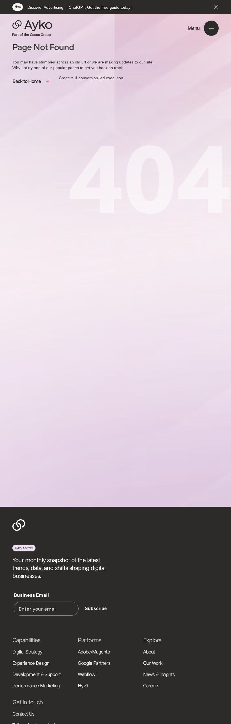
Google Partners (94, 663)
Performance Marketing (36, 685)
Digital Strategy (27, 651)
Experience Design (30, 663)
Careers (151, 685)
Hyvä (83, 685)
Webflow (86, 674)
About (149, 651)
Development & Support (36, 674)
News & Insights (158, 674)
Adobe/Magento (94, 651)
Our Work (152, 663)
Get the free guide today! (109, 7)
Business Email (31, 595)
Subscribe (96, 608)
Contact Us (23, 713)
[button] (203, 28)
